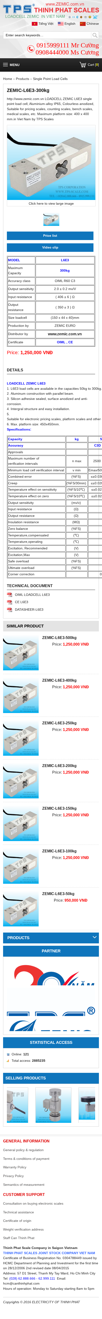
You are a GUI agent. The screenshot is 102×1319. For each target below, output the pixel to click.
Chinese (92, 23)
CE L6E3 (21, 602)
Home (7, 79)
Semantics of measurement (23, 1184)
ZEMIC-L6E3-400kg (59, 680)
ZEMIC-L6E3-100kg (59, 851)
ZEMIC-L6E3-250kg (59, 723)
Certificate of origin (17, 1221)
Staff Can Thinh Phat (18, 1238)
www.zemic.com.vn (65, 334)
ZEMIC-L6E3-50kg (58, 894)
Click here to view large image (51, 203)
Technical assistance (18, 1212)
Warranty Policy (14, 1167)
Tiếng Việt (45, 23)
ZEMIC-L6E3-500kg (59, 638)
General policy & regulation (23, 1150)
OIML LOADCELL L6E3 (32, 595)
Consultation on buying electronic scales (33, 1203)
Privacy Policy (13, 1176)
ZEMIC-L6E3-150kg (59, 808)
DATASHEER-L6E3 (29, 609)
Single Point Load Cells (50, 79)
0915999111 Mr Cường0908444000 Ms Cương (67, 48)
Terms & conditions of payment (26, 1159)
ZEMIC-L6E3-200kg (59, 766)
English (70, 23)
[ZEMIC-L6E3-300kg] (51, 162)
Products (22, 79)
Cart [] (93, 64)
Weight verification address (23, 1229)
